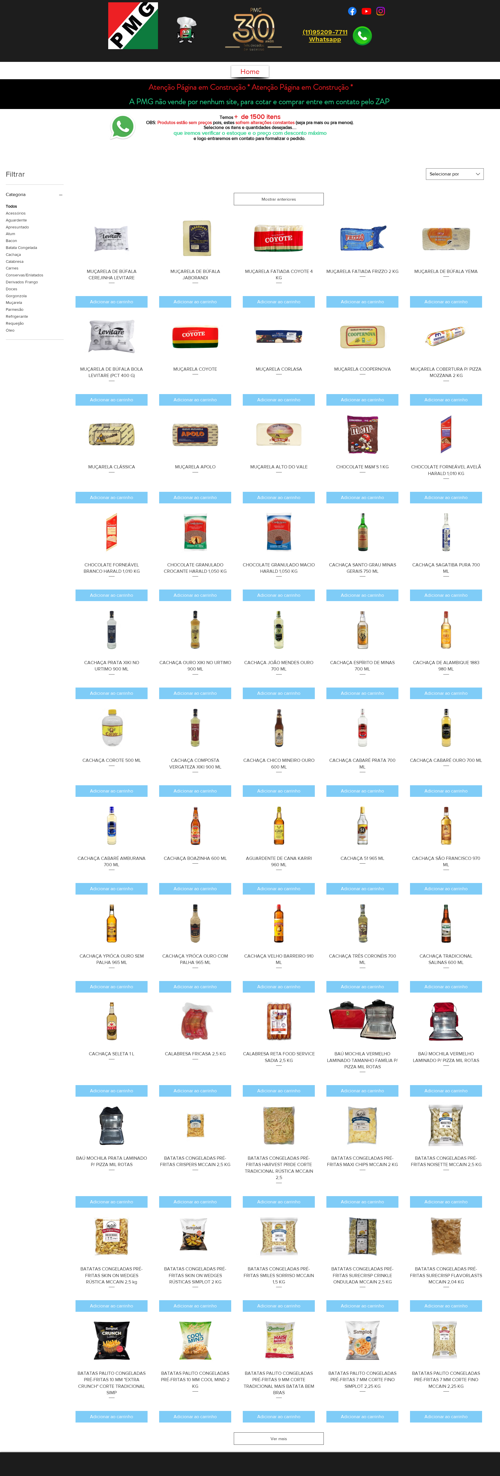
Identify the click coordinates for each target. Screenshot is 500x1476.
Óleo (10, 330)
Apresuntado (17, 227)
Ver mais (279, 1438)
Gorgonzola (16, 295)
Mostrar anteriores (279, 199)
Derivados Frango (22, 282)
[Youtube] (366, 11)
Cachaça (13, 254)
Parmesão (14, 309)
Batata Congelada (21, 247)
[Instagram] (380, 11)
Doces (11, 289)
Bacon (11, 240)
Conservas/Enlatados (24, 275)
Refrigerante (17, 316)
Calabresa (14, 261)
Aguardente (16, 220)
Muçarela (14, 302)
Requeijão (15, 323)
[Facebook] (352, 11)
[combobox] (455, 174)
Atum (10, 233)
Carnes (12, 268)
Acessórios (16, 213)
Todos (11, 206)
